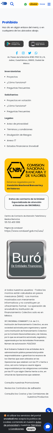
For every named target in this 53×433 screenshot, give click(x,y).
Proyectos (12, 76)
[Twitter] (30, 53)
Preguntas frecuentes (18, 87)
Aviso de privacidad (17, 123)
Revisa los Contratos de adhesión (23, 388)
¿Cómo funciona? (16, 82)
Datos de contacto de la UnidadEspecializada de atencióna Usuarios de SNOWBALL (26, 202)
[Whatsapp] (36, 53)
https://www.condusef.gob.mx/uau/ (24, 230)
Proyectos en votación (19, 100)
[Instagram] (23, 53)
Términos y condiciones (19, 129)
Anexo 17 (11, 140)
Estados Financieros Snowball (22, 146)
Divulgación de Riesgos (19, 134)
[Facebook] (17, 53)
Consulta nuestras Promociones (22, 382)
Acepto (31, 429)
